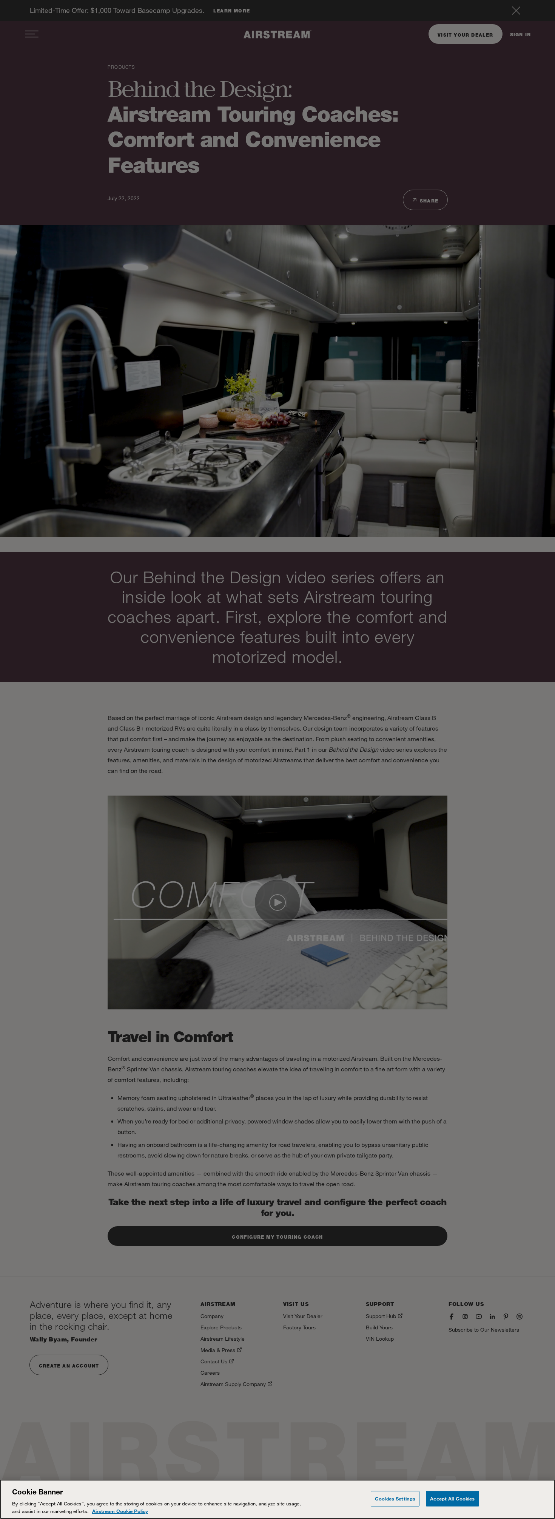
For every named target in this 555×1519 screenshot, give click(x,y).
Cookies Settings (395, 1499)
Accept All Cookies (452, 1499)
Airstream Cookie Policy (120, 1511)
